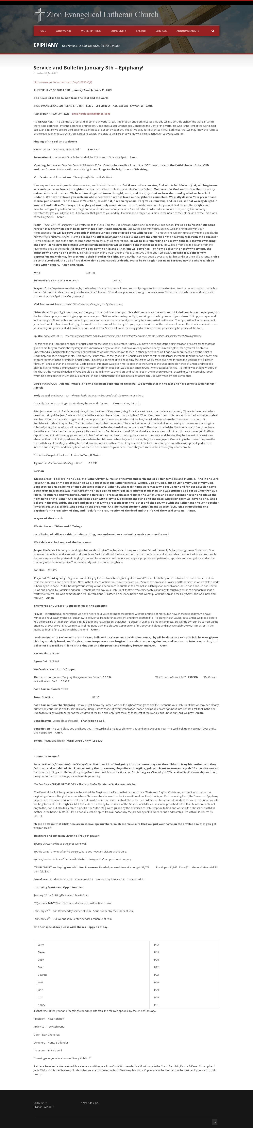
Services (161, 31)
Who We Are (63, 31)
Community (118, 31)
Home (42, 31)
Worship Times (91, 31)
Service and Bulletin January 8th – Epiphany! (88, 67)
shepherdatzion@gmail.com (91, 113)
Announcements (188, 31)
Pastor (141, 31)
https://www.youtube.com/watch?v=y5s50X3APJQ (63, 82)
